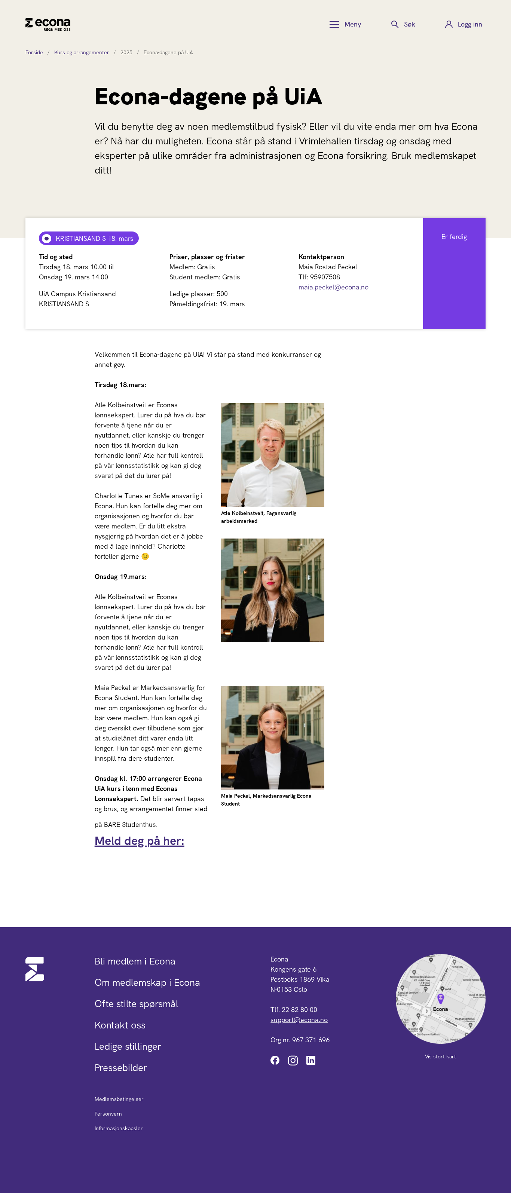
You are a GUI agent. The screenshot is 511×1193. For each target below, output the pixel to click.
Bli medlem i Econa (135, 961)
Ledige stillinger (128, 1046)
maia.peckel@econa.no (333, 287)
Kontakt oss (120, 1025)
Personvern (108, 1113)
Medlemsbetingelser (119, 1099)
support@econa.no (299, 1019)
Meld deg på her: (139, 841)
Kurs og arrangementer (81, 52)
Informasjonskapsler (119, 1128)
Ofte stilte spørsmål (136, 1003)
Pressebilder (121, 1067)
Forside (34, 52)
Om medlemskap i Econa (147, 982)
